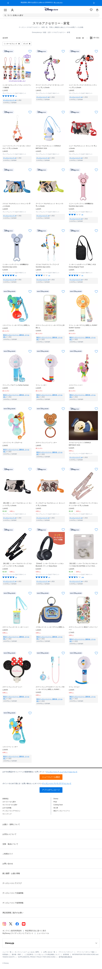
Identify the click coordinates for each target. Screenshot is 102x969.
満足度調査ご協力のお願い (12, 913)
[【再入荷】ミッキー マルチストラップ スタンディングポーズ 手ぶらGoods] (17, 546)
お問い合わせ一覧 (49, 952)
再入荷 (55, 808)
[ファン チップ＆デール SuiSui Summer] (17, 368)
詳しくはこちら (67, 2)
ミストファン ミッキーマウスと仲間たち (16, 325)
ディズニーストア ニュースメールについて (61, 772)
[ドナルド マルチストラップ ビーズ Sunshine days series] (50, 247)
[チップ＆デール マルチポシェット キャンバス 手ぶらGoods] (50, 486)
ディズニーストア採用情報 (12, 903)
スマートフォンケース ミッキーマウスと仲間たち (50, 326)
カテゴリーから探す (9, 802)
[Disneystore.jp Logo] (51, 9)
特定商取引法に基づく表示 (35, 931)
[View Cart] (97, 10)
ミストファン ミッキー (10, 747)
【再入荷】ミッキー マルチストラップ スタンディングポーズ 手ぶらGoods (17, 565)
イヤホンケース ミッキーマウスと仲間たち (50, 627)
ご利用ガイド (7, 854)
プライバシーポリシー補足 (86, 952)
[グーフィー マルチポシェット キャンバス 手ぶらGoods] (50, 186)
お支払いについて (9, 834)
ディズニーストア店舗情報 (12, 893)
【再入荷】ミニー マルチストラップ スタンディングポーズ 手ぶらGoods (83, 504)
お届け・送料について (11, 824)
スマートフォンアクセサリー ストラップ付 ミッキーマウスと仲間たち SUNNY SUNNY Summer (50, 688)
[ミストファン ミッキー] (17, 729)
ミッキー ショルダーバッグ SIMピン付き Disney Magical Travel (82, 266)
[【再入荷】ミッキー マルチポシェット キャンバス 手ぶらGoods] (17, 486)
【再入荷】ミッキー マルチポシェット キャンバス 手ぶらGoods (17, 504)
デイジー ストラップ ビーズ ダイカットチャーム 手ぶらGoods (50, 86)
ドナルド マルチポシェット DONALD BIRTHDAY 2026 (48, 147)
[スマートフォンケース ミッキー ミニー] (17, 610)
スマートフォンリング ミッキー (46, 442)
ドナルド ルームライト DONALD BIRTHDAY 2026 (80, 444)
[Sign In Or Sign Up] (12, 10)
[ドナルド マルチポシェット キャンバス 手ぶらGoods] (17, 186)
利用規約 (5, 954)
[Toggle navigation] (5, 10)
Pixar (55, 802)
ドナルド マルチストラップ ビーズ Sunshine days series (47, 266)
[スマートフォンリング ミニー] (17, 669)
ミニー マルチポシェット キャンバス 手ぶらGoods (83, 147)
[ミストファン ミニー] (83, 368)
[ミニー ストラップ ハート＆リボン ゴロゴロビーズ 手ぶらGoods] (17, 128)
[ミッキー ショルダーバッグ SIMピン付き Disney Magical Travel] (83, 247)
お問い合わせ (7, 864)
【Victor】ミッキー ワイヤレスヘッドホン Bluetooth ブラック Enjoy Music (50, 565)
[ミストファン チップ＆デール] (17, 425)
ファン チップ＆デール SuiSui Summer (15, 385)
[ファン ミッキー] (50, 368)
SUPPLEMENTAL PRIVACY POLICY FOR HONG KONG (36, 957)
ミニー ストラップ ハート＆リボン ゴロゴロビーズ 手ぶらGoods (16, 147)
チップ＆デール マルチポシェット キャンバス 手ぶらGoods (50, 504)
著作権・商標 (16, 954)
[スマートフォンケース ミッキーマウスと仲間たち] (50, 308)
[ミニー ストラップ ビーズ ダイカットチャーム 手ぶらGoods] (83, 68)
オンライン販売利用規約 (12, 931)
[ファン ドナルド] (83, 669)
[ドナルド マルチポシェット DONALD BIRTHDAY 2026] (50, 128)
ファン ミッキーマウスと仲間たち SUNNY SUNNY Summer (83, 326)
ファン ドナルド (74, 687)
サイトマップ (6, 814)
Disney (55, 799)
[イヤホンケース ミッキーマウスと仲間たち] (50, 610)
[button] (8, 3)
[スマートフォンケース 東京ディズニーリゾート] (83, 610)
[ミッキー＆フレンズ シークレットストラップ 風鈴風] (17, 68)
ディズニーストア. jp (9, 100)
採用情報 (66, 954)
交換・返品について (10, 844)
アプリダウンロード (51, 790)
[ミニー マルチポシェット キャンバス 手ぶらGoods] (83, 128)
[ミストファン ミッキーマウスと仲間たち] (17, 308)
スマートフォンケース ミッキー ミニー (15, 627)
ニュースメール (43, 933)
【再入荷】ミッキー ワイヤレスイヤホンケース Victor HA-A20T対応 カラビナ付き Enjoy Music (83, 565)
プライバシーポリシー (65, 952)
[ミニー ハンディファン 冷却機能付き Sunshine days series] (83, 186)
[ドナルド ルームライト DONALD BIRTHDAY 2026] (83, 425)
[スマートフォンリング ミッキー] (50, 425)
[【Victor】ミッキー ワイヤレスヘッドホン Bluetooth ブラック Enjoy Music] (50, 546)
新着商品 (5, 799)
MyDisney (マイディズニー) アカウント (17, 933)
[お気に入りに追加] (30, 51)
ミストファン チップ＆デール (12, 442)
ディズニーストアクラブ (12, 883)
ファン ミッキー (41, 385)
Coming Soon (58, 805)
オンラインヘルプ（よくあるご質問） (27, 952)
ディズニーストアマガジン (11, 811)
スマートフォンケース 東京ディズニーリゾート (83, 628)
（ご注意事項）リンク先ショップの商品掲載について (42, 954)
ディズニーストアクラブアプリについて (56, 783)
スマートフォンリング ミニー (12, 687)
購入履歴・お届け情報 (11, 873)
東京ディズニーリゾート (61, 811)
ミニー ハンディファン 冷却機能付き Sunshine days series (81, 205)
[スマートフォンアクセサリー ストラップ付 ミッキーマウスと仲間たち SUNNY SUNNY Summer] (50, 669)
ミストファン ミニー (76, 385)
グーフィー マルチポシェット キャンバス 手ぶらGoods (49, 205)
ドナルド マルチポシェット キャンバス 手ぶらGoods (16, 205)
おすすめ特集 (6, 808)
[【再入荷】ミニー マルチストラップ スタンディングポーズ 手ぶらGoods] (83, 486)
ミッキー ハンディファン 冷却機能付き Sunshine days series (15, 266)
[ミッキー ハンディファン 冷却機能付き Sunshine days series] (17, 247)
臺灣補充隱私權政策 (65, 957)
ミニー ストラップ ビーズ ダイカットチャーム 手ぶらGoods (83, 86)
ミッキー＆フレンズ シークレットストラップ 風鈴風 (16, 86)
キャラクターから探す (9, 805)
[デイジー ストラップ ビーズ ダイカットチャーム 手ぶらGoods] (50, 68)
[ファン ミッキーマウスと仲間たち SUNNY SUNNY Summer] (83, 308)
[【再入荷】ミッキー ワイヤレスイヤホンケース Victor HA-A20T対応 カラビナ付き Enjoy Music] (83, 546)
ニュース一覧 (6, 952)
